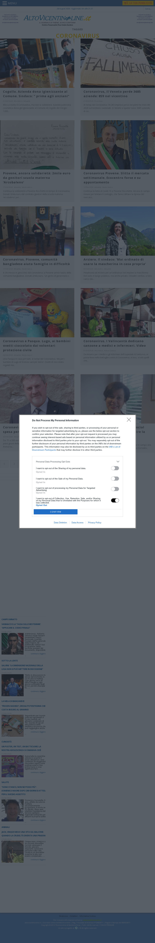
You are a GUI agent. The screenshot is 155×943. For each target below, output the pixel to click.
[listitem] (77, 461)
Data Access (77, 522)
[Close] (130, 421)
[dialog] (77, 471)
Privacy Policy (94, 522)
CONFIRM (55, 512)
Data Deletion (60, 522)
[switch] (115, 468)
